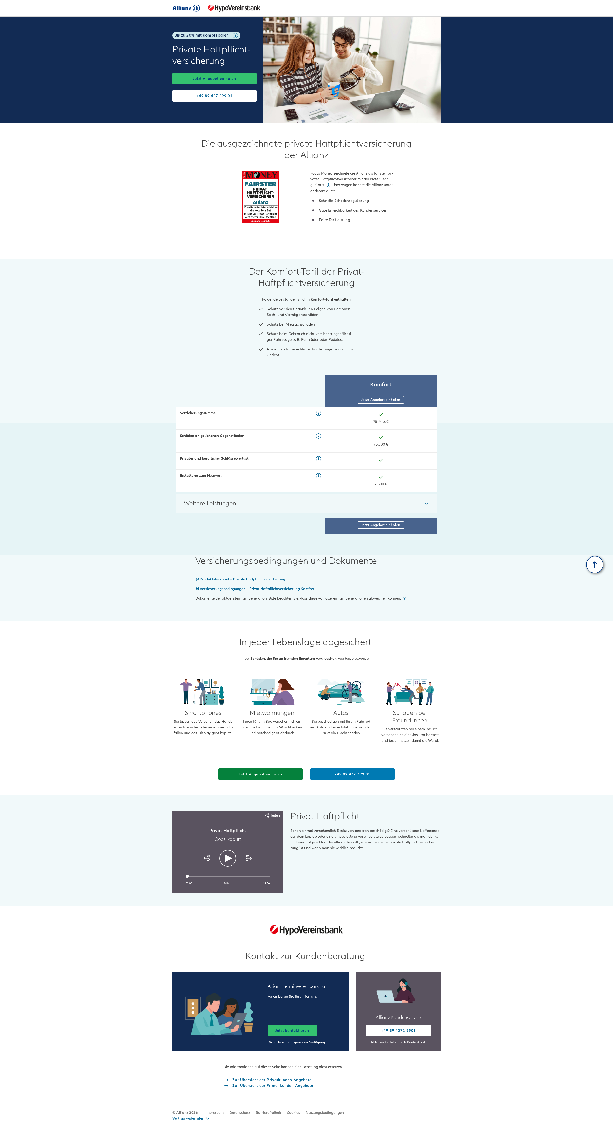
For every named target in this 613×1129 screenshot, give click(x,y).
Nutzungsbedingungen (325, 1112)
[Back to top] (594, 564)
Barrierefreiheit (268, 1112)
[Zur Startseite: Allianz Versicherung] (186, 8)
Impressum (214, 1112)
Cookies (293, 1112)
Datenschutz (239, 1112)
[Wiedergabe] (227, 858)
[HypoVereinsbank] (232, 8)
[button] (235, 35)
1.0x (226, 883)
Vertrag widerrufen (188, 1118)
